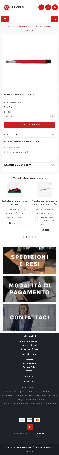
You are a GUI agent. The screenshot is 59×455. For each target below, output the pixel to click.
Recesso (29, 371)
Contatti (29, 360)
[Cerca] (54, 19)
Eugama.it (39, 433)
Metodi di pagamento (29, 342)
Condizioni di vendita (29, 345)
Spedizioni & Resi (29, 349)
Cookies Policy (29, 367)
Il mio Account (29, 381)
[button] (23, 237)
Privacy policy (29, 363)
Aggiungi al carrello (29, 125)
